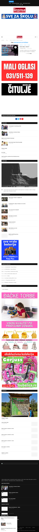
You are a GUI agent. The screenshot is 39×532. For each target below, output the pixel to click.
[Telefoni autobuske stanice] (5, 494)
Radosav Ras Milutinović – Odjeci (19, 174)
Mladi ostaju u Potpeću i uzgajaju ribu (15, 197)
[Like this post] (26, 53)
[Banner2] (19, 340)
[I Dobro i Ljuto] (19, 405)
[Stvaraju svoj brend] (5, 223)
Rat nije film (9, 523)
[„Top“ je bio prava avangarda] (5, 211)
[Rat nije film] (3, 524)
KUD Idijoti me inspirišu (13, 215)
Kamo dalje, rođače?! (24, 46)
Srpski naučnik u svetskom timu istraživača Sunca (10, 156)
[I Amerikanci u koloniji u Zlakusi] (5, 134)
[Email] (22, 4)
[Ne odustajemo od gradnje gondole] (5, 128)
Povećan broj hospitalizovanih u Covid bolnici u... (8, 529)
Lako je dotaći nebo (5, 422)
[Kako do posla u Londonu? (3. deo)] (34, 430)
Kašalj (8, 275)
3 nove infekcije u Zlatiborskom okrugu (11, 271)
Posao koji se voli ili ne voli (10, 280)
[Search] (36, 37)
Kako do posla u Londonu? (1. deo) (8, 440)
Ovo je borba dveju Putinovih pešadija (15, 142)
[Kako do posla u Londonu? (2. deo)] (34, 436)
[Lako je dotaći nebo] (34, 424)
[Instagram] (19, 4)
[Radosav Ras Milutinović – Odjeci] (5, 509)
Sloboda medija (4, 148)
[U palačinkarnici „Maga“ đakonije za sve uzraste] (5, 205)
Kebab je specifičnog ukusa (13, 234)
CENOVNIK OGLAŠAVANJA (15, 3)
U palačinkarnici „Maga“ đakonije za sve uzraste (17, 203)
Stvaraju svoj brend (12, 221)
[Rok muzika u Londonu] (34, 448)
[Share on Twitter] (28, 53)
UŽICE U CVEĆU (28, 527)
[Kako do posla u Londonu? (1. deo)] (34, 442)
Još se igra (3, 152)
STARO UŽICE (22, 527)
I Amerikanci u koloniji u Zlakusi (14, 132)
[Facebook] (16, 4)
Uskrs (2, 271)
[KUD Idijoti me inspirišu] (5, 217)
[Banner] (19, 370)
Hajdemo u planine (5, 452)
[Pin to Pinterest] (29, 53)
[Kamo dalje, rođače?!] (10, 50)
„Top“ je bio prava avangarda (14, 209)
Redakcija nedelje (23, 48)
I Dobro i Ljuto (5, 418)
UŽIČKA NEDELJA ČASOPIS (26, 3)
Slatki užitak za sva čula (13, 228)
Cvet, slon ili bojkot (12, 498)
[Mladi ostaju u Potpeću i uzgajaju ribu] (5, 199)
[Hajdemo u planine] (34, 454)
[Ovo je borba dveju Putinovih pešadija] (5, 144)
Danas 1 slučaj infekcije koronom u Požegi (7, 518)
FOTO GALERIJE (19, 528)
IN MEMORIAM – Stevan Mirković (10, 267)
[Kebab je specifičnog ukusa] (5, 236)
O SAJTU (10, 3)
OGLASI (21, 3)
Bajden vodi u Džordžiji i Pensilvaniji (8, 138)
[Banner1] (19, 310)
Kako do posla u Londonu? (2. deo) (8, 434)
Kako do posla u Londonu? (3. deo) (8, 428)
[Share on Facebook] (27, 53)
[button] (14, 1)
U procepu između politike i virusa (10, 278)
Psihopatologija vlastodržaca (14, 519)
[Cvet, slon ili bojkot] (5, 500)
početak (3, 40)
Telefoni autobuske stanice (13, 492)
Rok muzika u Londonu (6, 446)
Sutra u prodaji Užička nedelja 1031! (11, 273)
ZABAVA (33, 527)
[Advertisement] (19, 28)
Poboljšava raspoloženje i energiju (10, 282)
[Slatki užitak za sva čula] (5, 230)
